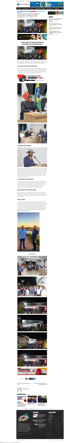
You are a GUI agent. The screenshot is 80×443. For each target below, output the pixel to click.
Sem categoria (42, 11)
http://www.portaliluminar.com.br (26, 389)
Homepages (57, 8)
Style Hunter (50, 419)
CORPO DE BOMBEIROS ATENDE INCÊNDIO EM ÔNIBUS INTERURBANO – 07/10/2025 (55, 32)
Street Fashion (51, 416)
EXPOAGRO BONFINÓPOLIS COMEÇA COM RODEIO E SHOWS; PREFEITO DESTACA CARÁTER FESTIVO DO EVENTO (42, 404)
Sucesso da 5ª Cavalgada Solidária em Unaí (23, 384)
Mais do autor (27, 394)
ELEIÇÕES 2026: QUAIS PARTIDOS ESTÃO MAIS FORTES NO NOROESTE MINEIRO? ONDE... (41, 415)
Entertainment (25, 11)
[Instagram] (63, 1)
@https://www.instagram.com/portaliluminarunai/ (45, 408)
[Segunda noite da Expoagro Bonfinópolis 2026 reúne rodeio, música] (32, 399)
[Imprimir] (33, 379)
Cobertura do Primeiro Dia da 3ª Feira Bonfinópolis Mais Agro (40, 384)
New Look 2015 (38, 11)
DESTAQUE (20, 10)
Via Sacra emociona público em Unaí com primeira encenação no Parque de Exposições (55, 19)
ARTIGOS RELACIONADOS (21, 394)
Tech (21, 11)
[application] (28, 232)
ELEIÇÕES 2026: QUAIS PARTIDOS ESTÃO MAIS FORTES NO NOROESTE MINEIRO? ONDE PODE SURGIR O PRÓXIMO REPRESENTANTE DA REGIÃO (21, 405)
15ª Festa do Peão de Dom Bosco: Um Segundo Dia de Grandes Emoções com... (55, 28)
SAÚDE (32, 8)
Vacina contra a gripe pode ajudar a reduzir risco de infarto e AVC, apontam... (55, 24)
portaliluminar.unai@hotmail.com (24, 433)
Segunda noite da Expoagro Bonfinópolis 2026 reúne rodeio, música (32, 404)
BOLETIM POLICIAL (50, 8)
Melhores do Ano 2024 (33, 11)
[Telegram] (35, 379)
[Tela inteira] (38, 250)
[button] (62, 9)
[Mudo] (36, 250)
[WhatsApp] (28, 379)
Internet (29, 11)
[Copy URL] (37, 379)
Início (18, 10)
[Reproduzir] (18, 250)
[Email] (30, 379)
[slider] (28, 250)
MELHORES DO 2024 (25, 8)
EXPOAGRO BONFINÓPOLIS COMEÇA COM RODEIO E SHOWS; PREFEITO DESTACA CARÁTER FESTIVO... (42, 425)
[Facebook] (61, 1)
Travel (18, 12)
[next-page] (46, 394)
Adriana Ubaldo (20, 17)
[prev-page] (45, 394)
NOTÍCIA (19, 8)
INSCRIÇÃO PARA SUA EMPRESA (40, 8)
